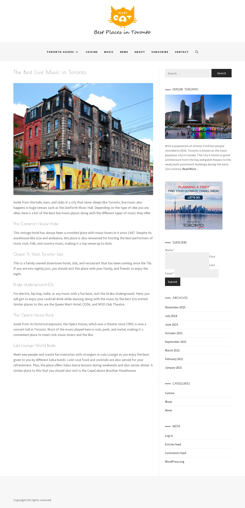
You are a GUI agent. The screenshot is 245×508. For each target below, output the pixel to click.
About (140, 52)
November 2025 (175, 307)
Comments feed (175, 453)
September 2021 (175, 342)
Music (109, 52)
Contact (182, 52)
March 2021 (172, 350)
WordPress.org (174, 461)
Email (170, 273)
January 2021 (173, 367)
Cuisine (92, 52)
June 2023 (171, 324)
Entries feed (173, 444)
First (212, 256)
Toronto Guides (60, 52)
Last (212, 265)
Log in (169, 436)
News (124, 52)
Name (170, 250)
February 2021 (174, 359)
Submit (172, 282)
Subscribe (159, 52)
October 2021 (174, 333)
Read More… (190, 169)
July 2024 (171, 316)
